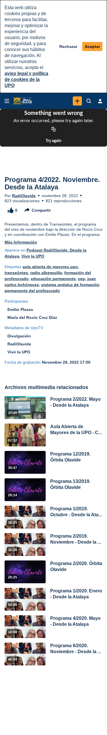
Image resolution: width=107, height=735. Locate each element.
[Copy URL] (53, 129)
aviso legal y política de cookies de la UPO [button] (26, 79)
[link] (77, 101)
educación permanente (53, 278)
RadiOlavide (24, 195)
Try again (53, 141)
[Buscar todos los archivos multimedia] (88, 101)
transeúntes (16, 272)
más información (21, 242)
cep (81, 278)
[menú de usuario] (100, 101)
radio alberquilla (46, 272)
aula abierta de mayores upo (50, 266)
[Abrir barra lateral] (6, 101)
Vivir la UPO (32, 256)
